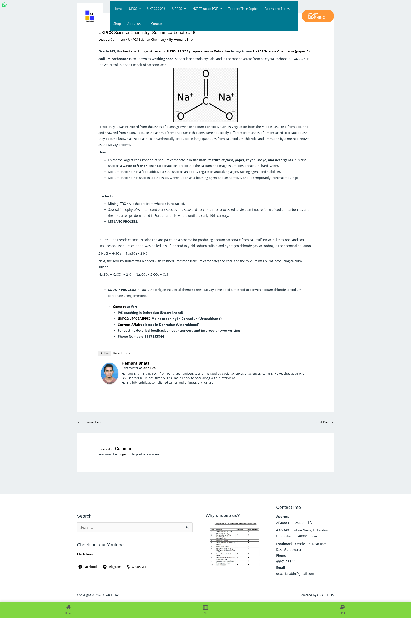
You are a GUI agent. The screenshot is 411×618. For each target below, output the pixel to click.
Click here (85, 554)
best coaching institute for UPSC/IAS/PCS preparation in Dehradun (176, 51)
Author (105, 353)
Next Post (324, 422)
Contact (156, 23)
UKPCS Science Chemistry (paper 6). (282, 51)
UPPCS (177, 8)
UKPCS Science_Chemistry (147, 39)
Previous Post (89, 422)
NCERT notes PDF (205, 8)
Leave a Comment (111, 39)
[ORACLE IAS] (90, 15)
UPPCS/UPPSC (140, 318)
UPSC (133, 8)
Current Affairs (130, 324)
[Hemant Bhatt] (109, 373)
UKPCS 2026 (156, 8)
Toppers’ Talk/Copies (243, 8)
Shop (117, 23)
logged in (124, 454)
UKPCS (123, 318)
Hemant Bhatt (135, 363)
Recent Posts (121, 353)
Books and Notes (277, 8)
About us (134, 23)
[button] (318, 16)
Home (117, 8)
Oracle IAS (149, 368)
